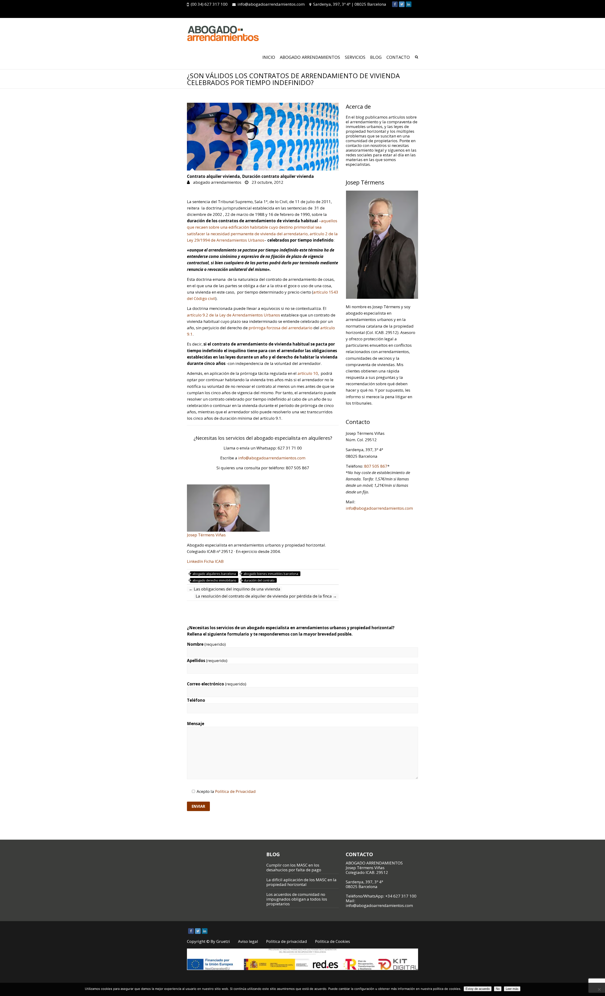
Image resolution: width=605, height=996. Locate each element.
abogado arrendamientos (216, 182)
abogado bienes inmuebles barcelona (270, 574)
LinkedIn (195, 561)
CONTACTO (398, 57)
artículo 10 (308, 373)
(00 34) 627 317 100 (209, 4)
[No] (599, 989)
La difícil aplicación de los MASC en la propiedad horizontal (301, 882)
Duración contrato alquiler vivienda (278, 176)
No (498, 989)
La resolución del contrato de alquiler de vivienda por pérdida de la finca (266, 596)
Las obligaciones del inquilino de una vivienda (234, 589)
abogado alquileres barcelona (214, 574)
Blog (376, 57)
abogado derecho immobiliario (214, 580)
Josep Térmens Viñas (206, 535)
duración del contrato (259, 580)
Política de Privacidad (235, 791)
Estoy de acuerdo (478, 989)
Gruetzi (223, 941)
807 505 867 (375, 466)
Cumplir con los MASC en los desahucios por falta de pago (293, 867)
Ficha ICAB (214, 561)
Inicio (268, 57)
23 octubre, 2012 (267, 182)
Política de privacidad (286, 941)
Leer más (512, 989)
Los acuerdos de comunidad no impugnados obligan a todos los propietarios (296, 899)
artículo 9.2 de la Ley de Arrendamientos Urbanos (233, 315)
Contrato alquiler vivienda (213, 176)
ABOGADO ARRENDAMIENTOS (310, 57)
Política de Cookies (332, 941)
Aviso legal (248, 941)
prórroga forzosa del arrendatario (280, 327)
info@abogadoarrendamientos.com (271, 4)
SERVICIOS (355, 57)
